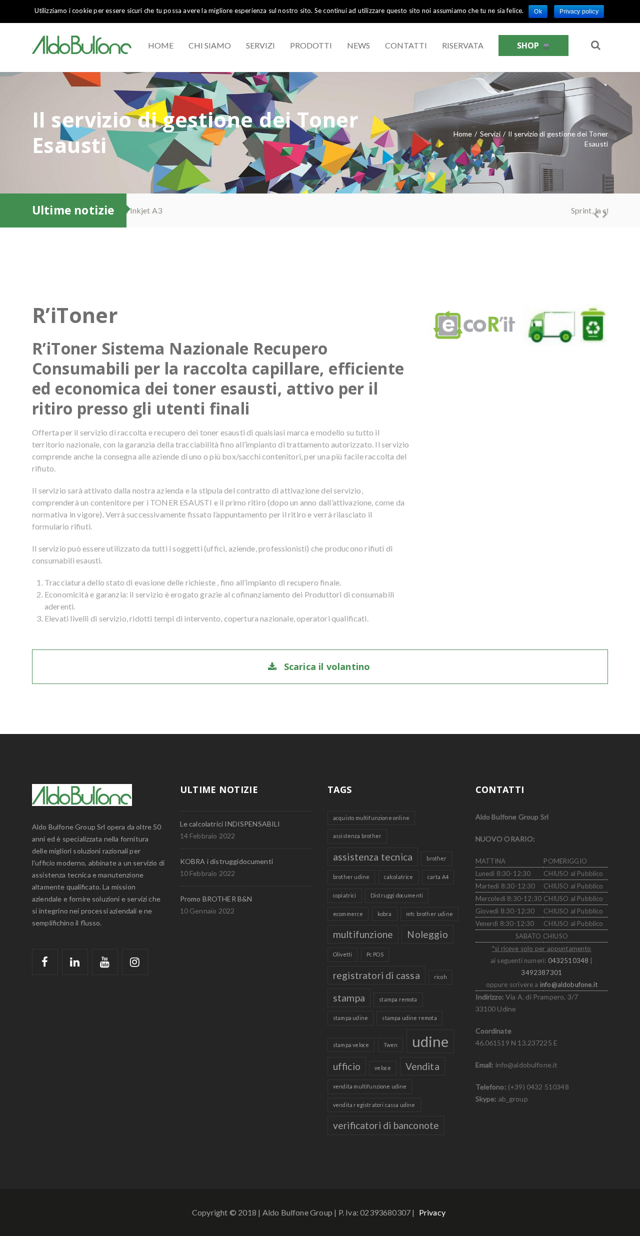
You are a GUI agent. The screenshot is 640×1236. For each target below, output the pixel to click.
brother (436, 858)
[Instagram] (135, 962)
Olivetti (342, 954)
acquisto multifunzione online (371, 817)
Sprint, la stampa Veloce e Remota (201, 210)
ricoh (440, 977)
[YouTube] (105, 962)
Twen (391, 1045)
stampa (349, 998)
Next (600, 213)
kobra (385, 913)
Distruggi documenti (396, 895)
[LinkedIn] (75, 962)
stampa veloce (351, 1045)
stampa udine (350, 1017)
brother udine (351, 877)
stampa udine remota (409, 1017)
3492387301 (541, 972)
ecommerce (348, 913)
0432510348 (568, 960)
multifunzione (363, 934)
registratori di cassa (376, 975)
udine (430, 1041)
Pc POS (375, 954)
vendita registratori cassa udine (374, 1105)
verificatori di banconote (386, 1125)
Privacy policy (579, 11)
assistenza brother (357, 835)
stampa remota (398, 999)
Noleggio (427, 934)
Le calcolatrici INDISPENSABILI (230, 824)
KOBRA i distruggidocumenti (226, 861)
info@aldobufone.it (569, 984)
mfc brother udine (429, 913)
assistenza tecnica (372, 856)
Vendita (423, 1066)
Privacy (432, 1212)
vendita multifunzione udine (370, 1086)
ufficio (346, 1066)
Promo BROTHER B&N (216, 898)
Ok (538, 11)
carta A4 (438, 877)
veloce (382, 1067)
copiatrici (344, 895)
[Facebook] (45, 962)
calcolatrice (399, 877)
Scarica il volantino (327, 666)
